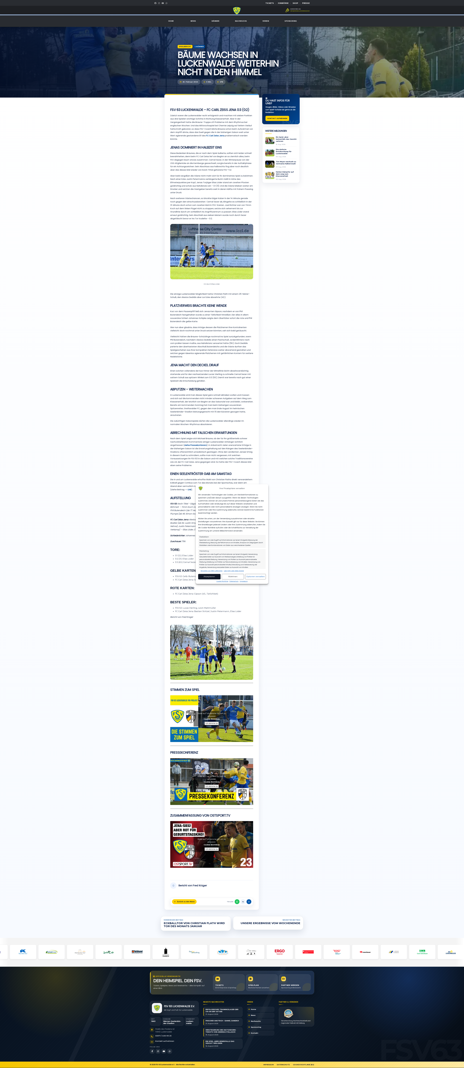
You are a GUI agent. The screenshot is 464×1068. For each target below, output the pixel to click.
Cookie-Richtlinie (222, 581)
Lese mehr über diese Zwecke (234, 570)
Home (171, 21)
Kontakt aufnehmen (277, 118)
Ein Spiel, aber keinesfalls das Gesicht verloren (220, 1042)
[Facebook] (155, 3)
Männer (215, 21)
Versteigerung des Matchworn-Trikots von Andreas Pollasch (221, 1031)
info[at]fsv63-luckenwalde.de (300, 11)
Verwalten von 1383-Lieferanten (212, 570)
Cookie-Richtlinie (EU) (303, 1065)
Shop (295, 3)
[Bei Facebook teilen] (248, 901)
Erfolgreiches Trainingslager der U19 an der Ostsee (222, 1010)
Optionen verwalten (255, 576)
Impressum (244, 581)
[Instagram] (159, 3)
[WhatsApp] (167, 3)
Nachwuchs (241, 21)
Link (189, 489)
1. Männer (199, 46)
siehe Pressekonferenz (195, 445)
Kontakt (254, 1033)
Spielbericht (185, 46)
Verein (265, 21)
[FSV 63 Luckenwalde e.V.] (157, 1008)
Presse (306, 3)
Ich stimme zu (212, 723)
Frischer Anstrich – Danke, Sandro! (222, 1021)
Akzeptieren (209, 576)
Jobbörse (283, 3)
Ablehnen (232, 576)
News (193, 21)
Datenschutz (234, 581)
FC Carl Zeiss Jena (215, 135)
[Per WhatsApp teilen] (237, 901)
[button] (251, 648)
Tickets (269, 3)
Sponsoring (291, 21)
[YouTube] (163, 3)
